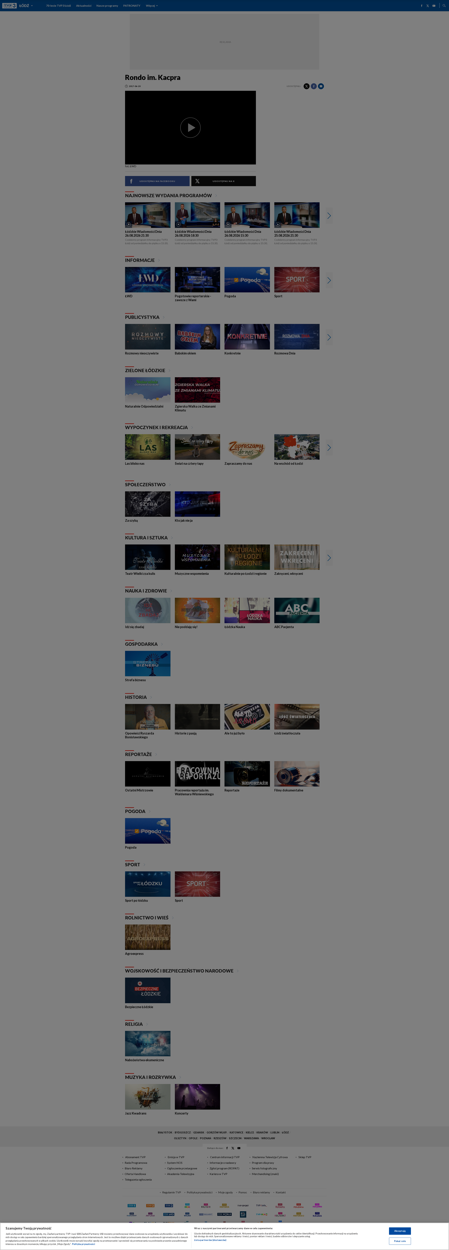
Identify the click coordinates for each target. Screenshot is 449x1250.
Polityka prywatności (83, 1244)
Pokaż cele (400, 1240)
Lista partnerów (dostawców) (210, 1240)
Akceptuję (400, 1230)
